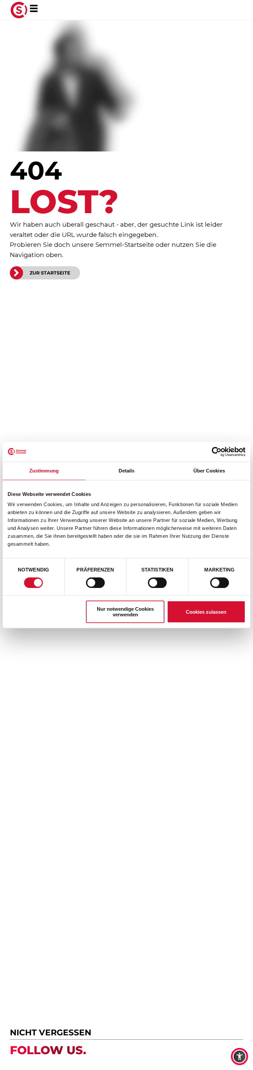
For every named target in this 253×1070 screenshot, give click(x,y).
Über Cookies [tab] (209, 470)
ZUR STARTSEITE (50, 273)
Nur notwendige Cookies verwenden (125, 611)
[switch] (95, 582)
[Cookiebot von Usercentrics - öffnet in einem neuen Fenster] (216, 452)
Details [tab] (127, 470)
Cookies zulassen (206, 612)
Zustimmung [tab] (44, 470)
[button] (239, 1056)
